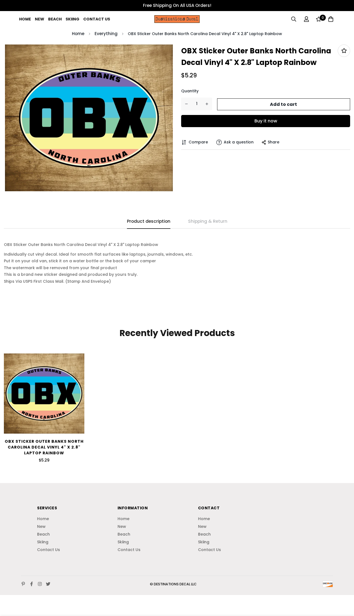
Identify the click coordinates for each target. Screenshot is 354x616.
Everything (106, 33)
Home (25, 19)
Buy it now (265, 121)
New (39, 19)
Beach (55, 19)
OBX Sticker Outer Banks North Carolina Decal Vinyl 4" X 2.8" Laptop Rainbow (44, 447)
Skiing (72, 19)
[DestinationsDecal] (177, 19)
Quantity (190, 91)
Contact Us (96, 19)
